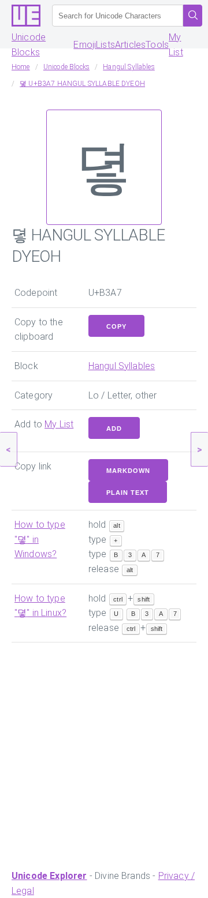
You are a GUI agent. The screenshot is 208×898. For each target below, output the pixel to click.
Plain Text (127, 492)
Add (114, 428)
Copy (116, 326)
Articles (130, 44)
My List (176, 45)
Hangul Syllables (121, 365)
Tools (157, 44)
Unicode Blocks (29, 45)
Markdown (128, 470)
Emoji (84, 44)
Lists (105, 44)
